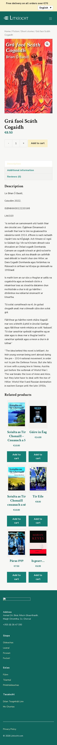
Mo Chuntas (9, 706)
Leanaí (6, 647)
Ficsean (6, 653)
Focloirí (6, 658)
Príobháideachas (11, 685)
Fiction (15, 31)
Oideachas (8, 642)
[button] (47, 44)
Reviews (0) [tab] (14, 176)
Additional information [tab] (20, 170)
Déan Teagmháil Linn (13, 701)
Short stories (27, 31)
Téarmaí (7, 679)
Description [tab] (14, 163)
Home (8, 31)
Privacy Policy (9, 729)
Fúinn (5, 674)
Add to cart (38, 143)
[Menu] (50, 18)
